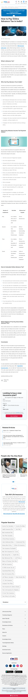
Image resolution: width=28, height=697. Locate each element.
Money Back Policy (7, 545)
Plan (3, 407)
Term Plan (17, 529)
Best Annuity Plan (20, 577)
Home (2, 6)
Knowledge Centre (6, 621)
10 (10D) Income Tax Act (8, 567)
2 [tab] (15, 481)
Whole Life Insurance (19, 545)
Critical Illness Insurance (8, 538)
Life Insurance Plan (6, 611)
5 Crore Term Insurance (8, 593)
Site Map (4, 646)
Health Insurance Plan (7, 529)
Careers (4, 635)
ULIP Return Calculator (8, 577)
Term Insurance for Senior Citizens (10, 586)
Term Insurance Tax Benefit (9, 548)
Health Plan (16, 554)
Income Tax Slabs (20, 526)
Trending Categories (7, 615)
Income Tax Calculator (7, 526)
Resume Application (7, 653)
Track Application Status (8, 642)
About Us (4, 632)
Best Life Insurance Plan (8, 574)
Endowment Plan (20, 542)
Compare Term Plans (7, 583)
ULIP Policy (18, 558)
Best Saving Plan (6, 554)
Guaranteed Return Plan (8, 570)
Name (4, 399)
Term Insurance (11, 6)
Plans (3, 628)
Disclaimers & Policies (7, 625)
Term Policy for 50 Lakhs (8, 596)
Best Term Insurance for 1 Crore (10, 551)
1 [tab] (13, 481)
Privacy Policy (18, 412)
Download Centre (6, 649)
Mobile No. (5, 403)
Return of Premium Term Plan (9, 561)
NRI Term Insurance (7, 564)
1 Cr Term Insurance (7, 580)
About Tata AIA (5, 618)
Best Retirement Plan (7, 558)
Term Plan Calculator (7, 535)
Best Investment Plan (7, 532)
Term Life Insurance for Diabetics (10, 590)
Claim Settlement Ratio (8, 542)
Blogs (6, 6)
